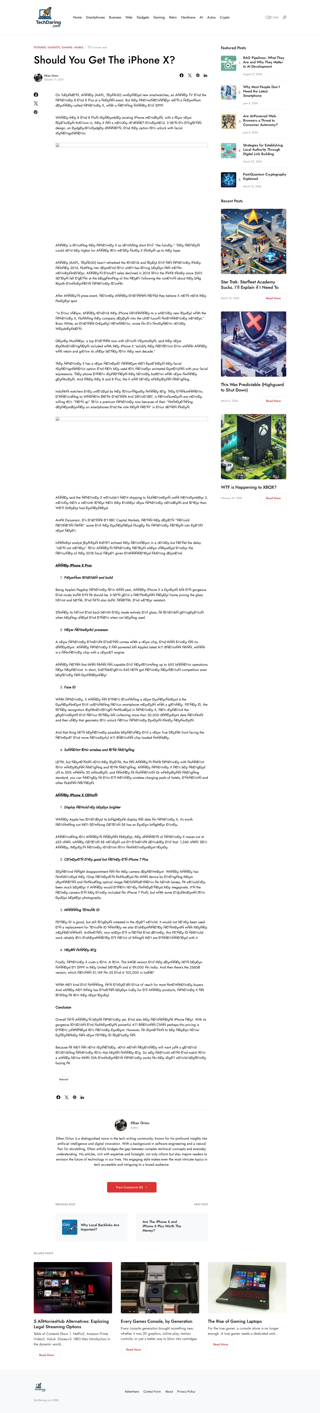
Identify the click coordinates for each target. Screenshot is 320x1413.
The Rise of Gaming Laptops (235, 1321)
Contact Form (152, 1391)
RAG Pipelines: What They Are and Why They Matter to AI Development (263, 62)
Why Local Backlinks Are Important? (100, 1227)
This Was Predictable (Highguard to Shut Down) (252, 387)
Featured (40, 47)
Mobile (79, 47)
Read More (273, 298)
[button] (271, 17)
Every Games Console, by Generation (156, 1321)
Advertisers (132, 1391)
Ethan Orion (51, 76)
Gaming (67, 47)
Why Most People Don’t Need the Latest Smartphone (261, 91)
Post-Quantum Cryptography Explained (264, 176)
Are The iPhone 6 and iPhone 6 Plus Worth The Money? (162, 1226)
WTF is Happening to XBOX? (249, 487)
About (169, 1391)
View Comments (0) (129, 1187)
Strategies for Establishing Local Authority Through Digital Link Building (263, 149)
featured (63, 1079)
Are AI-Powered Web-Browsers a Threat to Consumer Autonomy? (260, 120)
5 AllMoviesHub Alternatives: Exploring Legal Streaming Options (71, 1324)
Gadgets (54, 47)
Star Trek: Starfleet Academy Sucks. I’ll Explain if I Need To (249, 284)
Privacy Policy (186, 1391)
